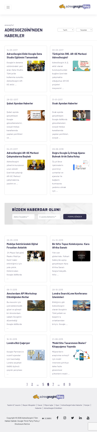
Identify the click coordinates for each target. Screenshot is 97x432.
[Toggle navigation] (8, 7)
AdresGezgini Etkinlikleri (53, 408)
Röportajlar (48, 405)
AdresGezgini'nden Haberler (71, 405)
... (38, 384)
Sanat (40, 405)
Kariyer (87, 405)
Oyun (57, 405)
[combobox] (66, 30)
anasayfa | (9, 25)
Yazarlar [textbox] (83, 30)
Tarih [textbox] (65, 30)
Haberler (38, 408)
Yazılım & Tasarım (14, 405)
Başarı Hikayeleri (29, 405)
